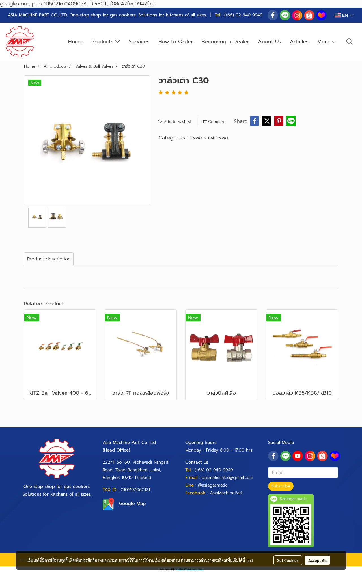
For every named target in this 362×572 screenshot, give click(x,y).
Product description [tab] (48, 259)
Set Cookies (287, 560)
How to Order (175, 42)
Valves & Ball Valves (209, 138)
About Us (269, 42)
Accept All (317, 560)
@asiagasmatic (212, 485)
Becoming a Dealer (225, 42)
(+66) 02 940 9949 (243, 15)
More (324, 42)
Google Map (132, 503)
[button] (349, 41)
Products (103, 42)
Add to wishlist (176, 122)
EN (345, 15)
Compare (216, 122)
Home (75, 42)
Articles (299, 42)
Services (139, 42)
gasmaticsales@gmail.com (227, 477)
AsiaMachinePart (226, 493)
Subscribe (281, 486)
